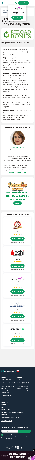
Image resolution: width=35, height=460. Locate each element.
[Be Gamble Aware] (9, 447)
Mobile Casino (6, 410)
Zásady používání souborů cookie (23, 383)
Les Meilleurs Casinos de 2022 (8, 387)
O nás (19, 379)
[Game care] (24, 448)
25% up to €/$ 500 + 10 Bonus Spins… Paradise (15, 43)
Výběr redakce (6, 379)
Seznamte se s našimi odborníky (12, 412)
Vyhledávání (23, 3)
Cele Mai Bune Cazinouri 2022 (6, 392)
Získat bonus (17, 17)
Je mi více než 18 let (9, 435)
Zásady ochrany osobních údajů (23, 387)
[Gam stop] (16, 448)
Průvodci (4, 402)
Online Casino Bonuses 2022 (6, 396)
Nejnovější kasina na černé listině (8, 383)
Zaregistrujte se (24, 431)
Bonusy (4, 405)
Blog (3, 407)
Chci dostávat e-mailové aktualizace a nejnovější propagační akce (16, 437)
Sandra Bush (17, 147)
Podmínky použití (23, 391)
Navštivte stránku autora (17, 172)
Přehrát (17, 203)
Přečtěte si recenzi (17, 242)
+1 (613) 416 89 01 (6, 421)
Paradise (6, 12)
